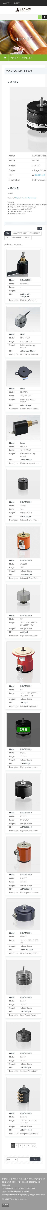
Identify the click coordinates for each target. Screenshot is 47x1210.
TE (7, 237)
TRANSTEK (16, 237)
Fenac (27, 237)
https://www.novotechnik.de (25, 198)
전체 (8, 233)
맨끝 (33, 1145)
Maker (11, 280)
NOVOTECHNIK (20, 233)
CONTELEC (35, 233)
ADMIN (5, 1205)
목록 (40, 228)
